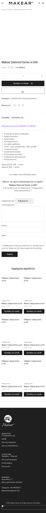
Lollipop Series (6, 301)
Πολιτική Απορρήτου (9, 442)
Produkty (9, 9)
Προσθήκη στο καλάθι (21, 83)
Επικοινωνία (6, 466)
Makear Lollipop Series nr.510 (12, 304)
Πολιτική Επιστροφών (9, 460)
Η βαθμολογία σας (8, 201)
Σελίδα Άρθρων (7, 463)
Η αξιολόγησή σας (8, 205)
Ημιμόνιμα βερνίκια (30, 98)
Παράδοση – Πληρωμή (9, 456)
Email (4, 236)
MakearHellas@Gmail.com (11, 491)
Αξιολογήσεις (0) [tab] (17, 118)
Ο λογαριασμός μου (8, 436)
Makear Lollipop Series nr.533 (34, 345)
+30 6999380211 (15, 488)
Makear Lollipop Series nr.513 (12, 345)
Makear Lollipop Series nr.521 (12, 386)
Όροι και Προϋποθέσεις (10, 446)
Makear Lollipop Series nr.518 (34, 386)
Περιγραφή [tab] (5, 118)
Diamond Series (16, 98)
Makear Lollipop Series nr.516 (34, 304)
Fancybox (37, 503)
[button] (12, 311)
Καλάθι (4, 439)
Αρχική (4, 9)
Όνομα (4, 226)
